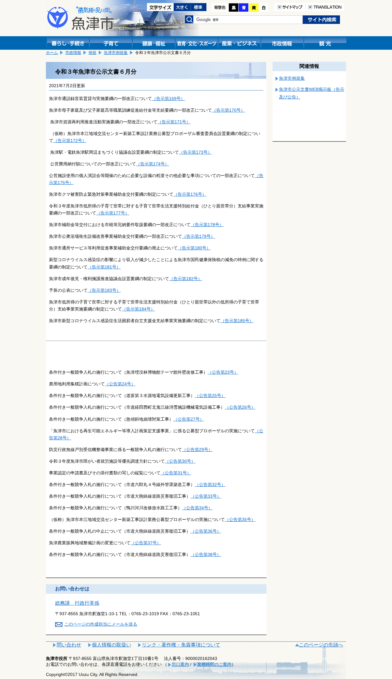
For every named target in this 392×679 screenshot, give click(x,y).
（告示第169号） (168, 98)
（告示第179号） (198, 236)
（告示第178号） (207, 224)
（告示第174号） (152, 163)
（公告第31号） (175, 472)
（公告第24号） (120, 383)
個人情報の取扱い (111, 644)
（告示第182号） (185, 278)
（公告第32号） (210, 484)
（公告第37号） (145, 542)
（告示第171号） (173, 121)
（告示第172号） (69, 140)
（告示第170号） (228, 110)
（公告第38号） (205, 554)
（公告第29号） (197, 449)
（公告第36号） (205, 531)
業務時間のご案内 (214, 664)
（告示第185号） (237, 320)
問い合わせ (69, 644)
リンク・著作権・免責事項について (181, 644)
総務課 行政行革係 (77, 603)
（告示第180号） (194, 247)
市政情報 (73, 52)
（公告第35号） (240, 519)
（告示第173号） (195, 152)
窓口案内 (180, 664)
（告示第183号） (104, 290)
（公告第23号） (223, 372)
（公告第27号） (188, 419)
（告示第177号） (112, 212)
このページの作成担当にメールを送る (100, 624)
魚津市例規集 (116, 52)
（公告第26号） (240, 407)
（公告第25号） (210, 395)
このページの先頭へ (321, 644)
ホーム (52, 52)
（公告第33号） (205, 496)
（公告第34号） (197, 507)
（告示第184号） (138, 309)
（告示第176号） (189, 194)
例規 (92, 52)
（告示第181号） (104, 266)
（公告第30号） (180, 461)
